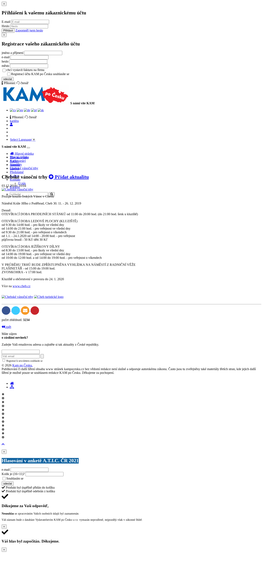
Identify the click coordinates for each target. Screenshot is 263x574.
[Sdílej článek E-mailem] (25, 310)
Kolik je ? (13, 474)
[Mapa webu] (12, 387)
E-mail (6, 21)
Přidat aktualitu (71, 177)
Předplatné (17, 172)
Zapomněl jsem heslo (29, 30)
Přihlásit (8, 30)
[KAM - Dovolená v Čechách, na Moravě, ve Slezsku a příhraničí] (12, 383)
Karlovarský (18, 161)
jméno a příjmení (12, 53)
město (5, 65)
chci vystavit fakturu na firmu (25, 70)
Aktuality (16, 164)
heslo (5, 61)
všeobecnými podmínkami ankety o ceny (53, 478)
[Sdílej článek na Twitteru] (16, 310)
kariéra (14, 121)
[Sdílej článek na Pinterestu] (34, 310)
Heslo (5, 26)
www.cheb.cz (21, 286)
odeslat (7, 79)
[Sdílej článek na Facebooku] (6, 310)
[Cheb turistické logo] (48, 297)
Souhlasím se (43, 478)
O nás (22, 183)
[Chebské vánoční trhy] (17, 189)
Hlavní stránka (19, 157)
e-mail (6, 57)
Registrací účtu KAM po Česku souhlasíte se (56, 74)
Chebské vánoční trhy (24, 168)
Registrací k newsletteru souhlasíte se (41, 360)
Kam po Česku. (22, 365)
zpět (8, 327)
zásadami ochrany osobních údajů (60, 360)
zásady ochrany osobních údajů (86, 74)
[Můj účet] (11, 124)
